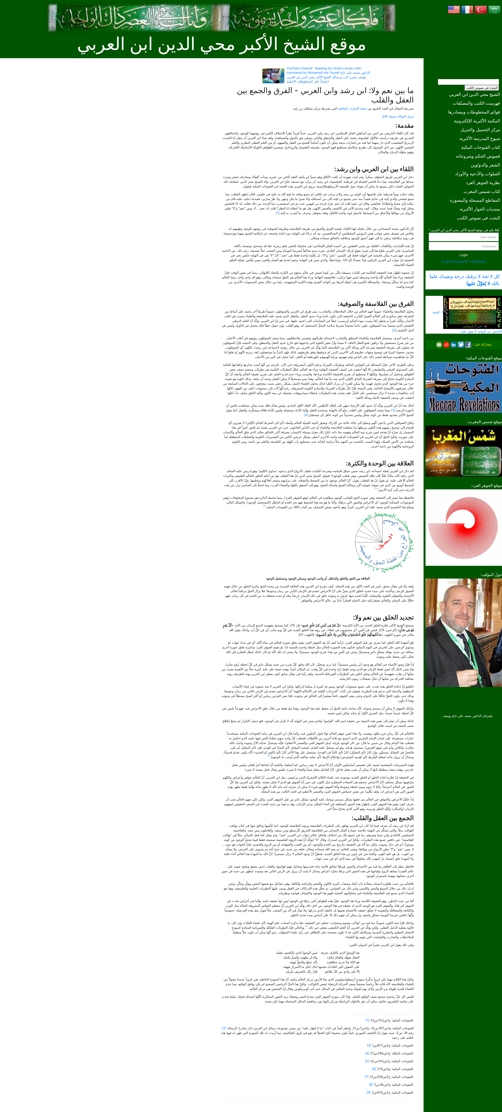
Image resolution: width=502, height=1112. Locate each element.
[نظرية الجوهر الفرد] (464, 527)
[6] (374, 1069)
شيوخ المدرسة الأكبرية (479, 138)
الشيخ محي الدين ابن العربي (474, 94)
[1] (278, 213)
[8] (371, 1085)
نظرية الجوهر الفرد (483, 182)
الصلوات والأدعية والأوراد (477, 173)
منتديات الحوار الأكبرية (480, 209)
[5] (367, 1061)
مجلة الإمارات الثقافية (352, 108)
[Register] (479, 261)
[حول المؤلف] (464, 632)
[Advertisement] (464, 45)
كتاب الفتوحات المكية (480, 147)
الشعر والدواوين (485, 164)
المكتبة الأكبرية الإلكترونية (477, 120)
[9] (368, 1092)
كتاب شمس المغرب (482, 191)
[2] (394, 330)
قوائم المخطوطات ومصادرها (474, 111)
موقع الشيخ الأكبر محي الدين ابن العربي (221, 44)
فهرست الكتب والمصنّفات (476, 103)
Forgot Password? (454, 261)
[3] (393, 410)
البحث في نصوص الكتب (481, 88)
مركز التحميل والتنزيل (480, 129)
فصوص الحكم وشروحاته (478, 156)
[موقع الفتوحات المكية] (464, 387)
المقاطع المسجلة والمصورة (475, 200)
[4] (306, 415)
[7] (367, 1077)
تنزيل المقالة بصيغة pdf (398, 116)
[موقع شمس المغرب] (464, 451)
